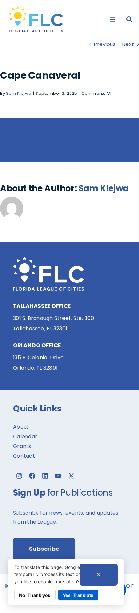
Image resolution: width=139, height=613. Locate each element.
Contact (24, 456)
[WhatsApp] (57, 150)
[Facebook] (11, 150)
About (21, 426)
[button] (112, 19)
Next (128, 44)
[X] (22, 150)
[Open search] (129, 19)
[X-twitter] (71, 476)
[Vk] (104, 150)
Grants (22, 446)
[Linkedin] (45, 476)
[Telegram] (68, 150)
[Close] (99, 575)
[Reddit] (34, 150)
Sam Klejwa (18, 93)
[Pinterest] (92, 150)
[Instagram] (19, 476)
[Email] (128, 150)
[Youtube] (58, 476)
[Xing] (116, 150)
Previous (105, 44)
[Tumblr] (80, 150)
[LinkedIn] (46, 150)
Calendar (25, 436)
